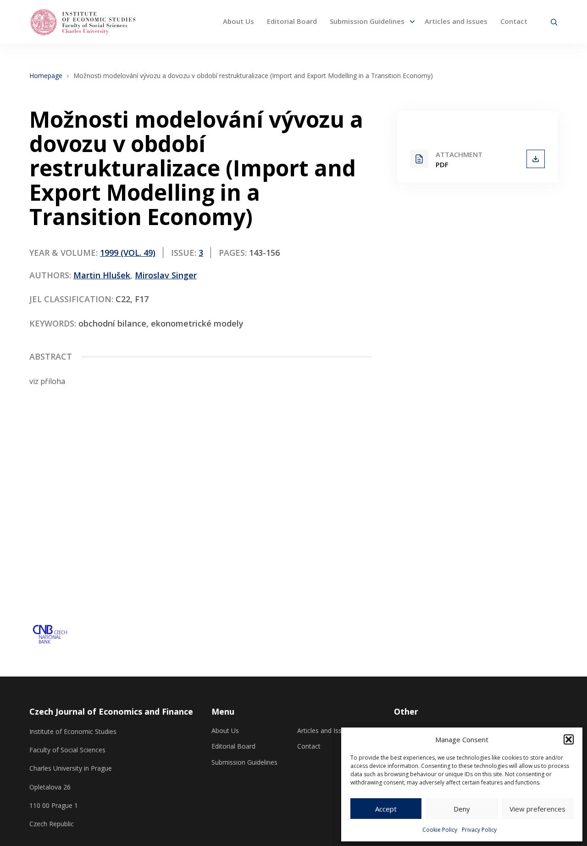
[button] (568, 739)
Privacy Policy (479, 830)
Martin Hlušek (101, 275)
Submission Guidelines (367, 21)
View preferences (537, 808)
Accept (386, 808)
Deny (462, 808)
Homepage (45, 76)
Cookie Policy (439, 830)
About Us (238, 21)
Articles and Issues (456, 21)
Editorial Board (292, 21)
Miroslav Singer (166, 275)
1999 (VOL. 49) (127, 252)
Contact (513, 21)
